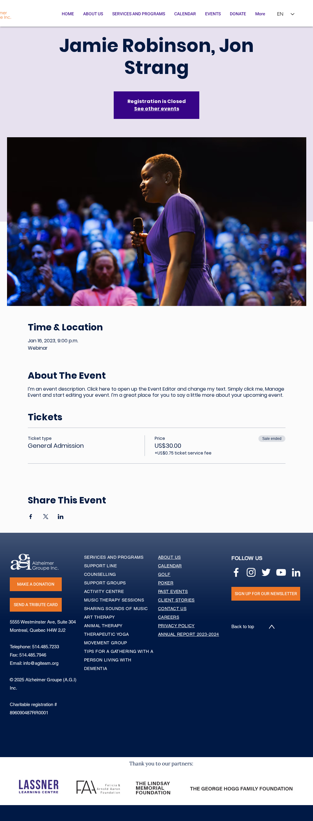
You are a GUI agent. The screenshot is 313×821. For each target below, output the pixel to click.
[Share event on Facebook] (31, 516)
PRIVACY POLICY (176, 625)
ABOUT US (169, 557)
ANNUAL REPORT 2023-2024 (188, 634)
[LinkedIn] (296, 572)
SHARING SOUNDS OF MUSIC (116, 608)
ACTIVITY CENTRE (104, 591)
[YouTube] (281, 572)
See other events (156, 108)
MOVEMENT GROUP (105, 642)
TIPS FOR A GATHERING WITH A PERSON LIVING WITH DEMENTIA (118, 660)
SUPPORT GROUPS (105, 582)
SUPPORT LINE (100, 565)
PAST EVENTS (173, 591)
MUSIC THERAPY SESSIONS (114, 600)
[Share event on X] (46, 516)
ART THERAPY (99, 617)
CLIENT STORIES (176, 600)
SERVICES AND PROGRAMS (114, 557)
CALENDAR (170, 565)
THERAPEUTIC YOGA (106, 634)
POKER (165, 582)
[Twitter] (266, 572)
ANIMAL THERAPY (103, 625)
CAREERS (168, 617)
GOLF (164, 574)
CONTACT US (172, 608)
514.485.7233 (45, 646)
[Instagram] (251, 572)
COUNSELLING (100, 574)
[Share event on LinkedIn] (61, 516)
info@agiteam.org (40, 663)
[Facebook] (236, 572)
